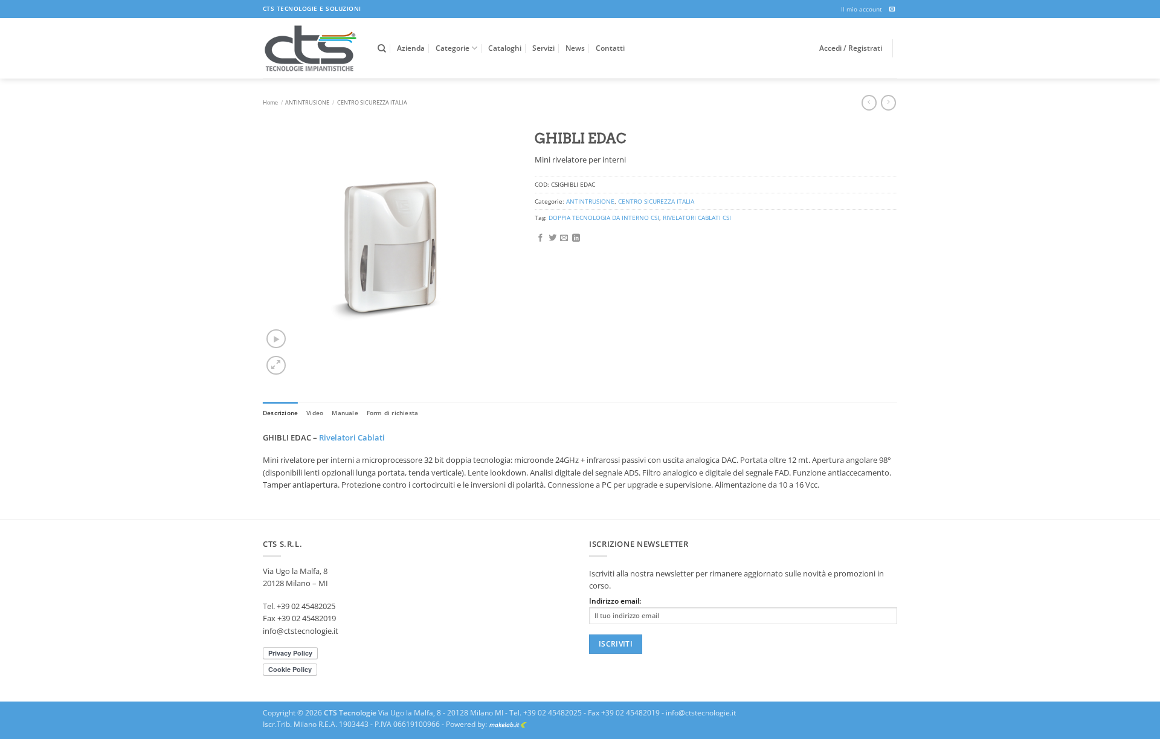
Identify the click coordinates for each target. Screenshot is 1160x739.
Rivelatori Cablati (352, 437)
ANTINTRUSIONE (307, 102)
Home (270, 102)
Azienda (411, 48)
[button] (275, 338)
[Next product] (869, 103)
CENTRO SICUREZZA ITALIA (372, 102)
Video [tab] (314, 412)
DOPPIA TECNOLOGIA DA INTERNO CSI (604, 217)
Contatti (610, 48)
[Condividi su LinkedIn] (576, 238)
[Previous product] (888, 103)
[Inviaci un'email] (892, 9)
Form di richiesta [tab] (392, 412)
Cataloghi (504, 48)
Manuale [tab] (345, 412)
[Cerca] (382, 48)
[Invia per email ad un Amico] (564, 238)
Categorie (452, 48)
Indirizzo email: (615, 600)
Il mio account (861, 9)
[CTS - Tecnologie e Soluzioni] (311, 48)
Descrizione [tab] (280, 412)
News (575, 48)
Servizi (543, 48)
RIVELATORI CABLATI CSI (697, 217)
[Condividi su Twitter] (552, 238)
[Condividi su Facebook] (540, 238)
